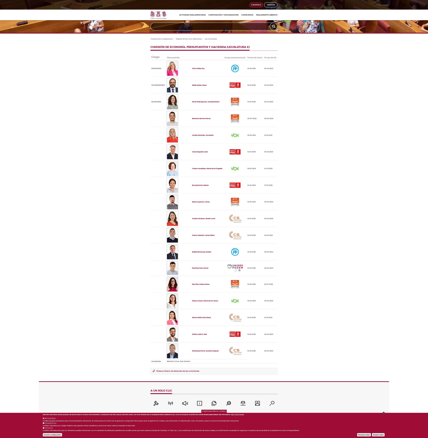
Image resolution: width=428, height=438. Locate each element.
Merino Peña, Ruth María (201, 318)
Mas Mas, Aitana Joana (200, 284)
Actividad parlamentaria (192, 15)
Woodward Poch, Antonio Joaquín (205, 351)
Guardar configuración (52, 435)
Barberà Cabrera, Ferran (201, 118)
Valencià (271, 5)
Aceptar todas (378, 435)
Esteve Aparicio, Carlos (201, 202)
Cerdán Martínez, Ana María (202, 135)
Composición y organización (223, 15)
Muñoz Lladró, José (199, 334)
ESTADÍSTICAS (50, 423)
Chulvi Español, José (200, 152)
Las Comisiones (211, 39)
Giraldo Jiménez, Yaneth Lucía (203, 219)
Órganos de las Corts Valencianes (189, 39)
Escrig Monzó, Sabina (200, 185)
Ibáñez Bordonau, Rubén (201, 252)
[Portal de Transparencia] (228, 404)
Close (383, 412)
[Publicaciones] (214, 404)
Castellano (256, 5)
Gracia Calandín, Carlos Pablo (203, 235)
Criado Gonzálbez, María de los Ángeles (207, 169)
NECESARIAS (50, 418)
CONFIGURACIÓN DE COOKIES (214, 411)
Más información (237, 414)
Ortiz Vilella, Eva (198, 68)
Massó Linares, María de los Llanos (205, 301)
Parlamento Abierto (267, 15)
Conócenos (247, 15)
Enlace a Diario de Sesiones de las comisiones (177, 371)
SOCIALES (49, 428)
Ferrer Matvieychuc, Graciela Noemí (205, 102)
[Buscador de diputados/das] (272, 404)
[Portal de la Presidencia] (156, 404)
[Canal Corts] (170, 404)
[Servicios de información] (199, 404)
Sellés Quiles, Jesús (199, 85)
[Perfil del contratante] (257, 404)
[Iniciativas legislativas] (243, 404)
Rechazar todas (364, 435)
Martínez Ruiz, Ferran (200, 268)
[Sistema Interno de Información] (185, 404)
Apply (274, 26)
